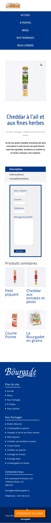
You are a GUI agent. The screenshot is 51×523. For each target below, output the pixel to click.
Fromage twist (13, 458)
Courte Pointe (13, 445)
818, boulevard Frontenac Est (19, 478)
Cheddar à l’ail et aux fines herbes (23, 432)
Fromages (17, 132)
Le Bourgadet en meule (18, 463)
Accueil (9, 132)
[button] (41, 65)
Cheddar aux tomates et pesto (21, 441)
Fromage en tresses (16, 454)
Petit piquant (13, 437)
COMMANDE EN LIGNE (29, 513)
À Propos (11, 404)
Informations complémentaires (19, 176)
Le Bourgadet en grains (18, 428)
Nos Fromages (14, 399)
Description (15, 169)
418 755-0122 (23, 495)
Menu (10, 395)
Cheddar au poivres (16, 450)
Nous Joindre (13, 408)
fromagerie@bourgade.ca (17, 490)
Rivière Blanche (14, 424)
